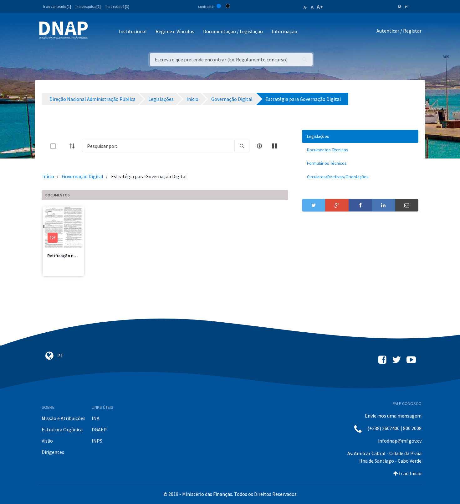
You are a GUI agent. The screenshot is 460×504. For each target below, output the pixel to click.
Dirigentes (53, 452)
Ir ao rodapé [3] (117, 6)
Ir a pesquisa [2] (88, 6)
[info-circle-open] (259, 146)
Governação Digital (82, 176)
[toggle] (63, 146)
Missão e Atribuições (63, 418)
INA (96, 418)
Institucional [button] (133, 31)
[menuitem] (360, 136)
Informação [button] (284, 31)
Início (48, 176)
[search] (242, 146)
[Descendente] (74, 146)
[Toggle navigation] (97, 31)
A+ (320, 6)
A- (306, 7)
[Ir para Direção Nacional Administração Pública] (63, 30)
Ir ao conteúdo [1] (57, 6)
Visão (47, 441)
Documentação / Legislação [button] (233, 31)
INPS (97, 441)
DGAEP (99, 429)
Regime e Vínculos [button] (175, 31)
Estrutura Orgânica (62, 429)
